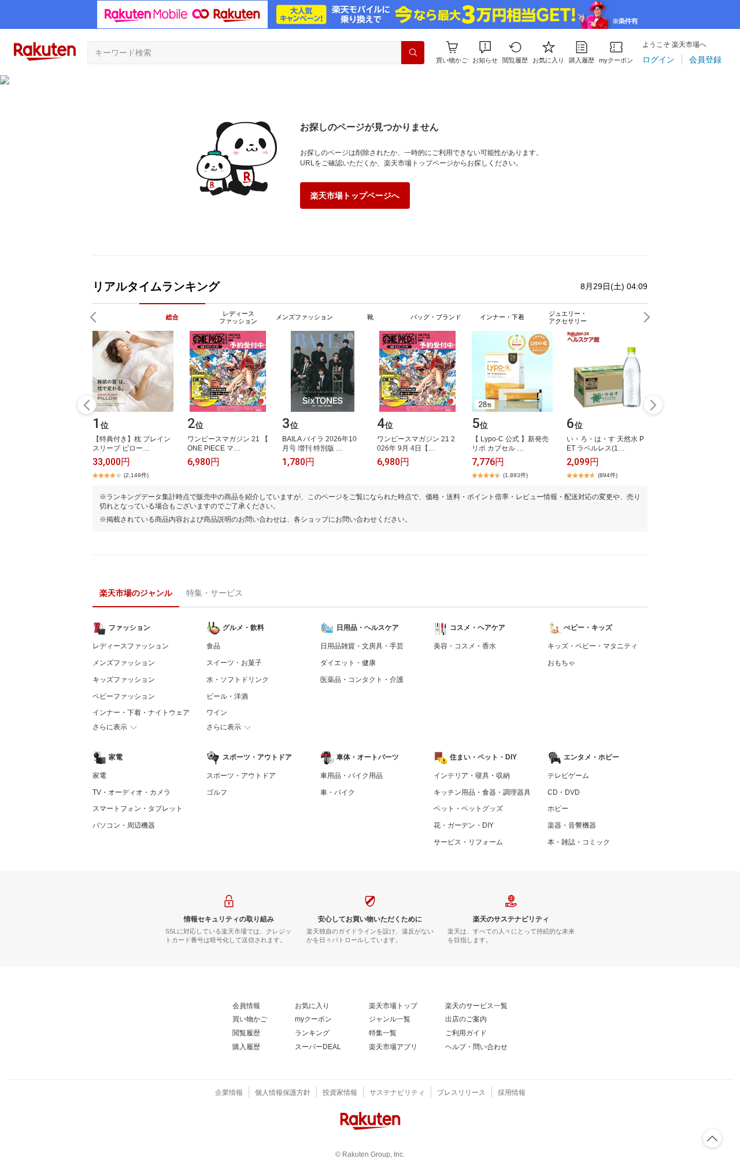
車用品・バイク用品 (351, 776)
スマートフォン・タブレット (137, 809)
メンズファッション (123, 663)
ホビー (557, 809)
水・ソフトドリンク (237, 680)
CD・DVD (563, 792)
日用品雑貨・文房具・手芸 (362, 646)
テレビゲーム (568, 776)
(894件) (607, 475)
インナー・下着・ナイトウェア (141, 713)
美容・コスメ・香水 (465, 646)
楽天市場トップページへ (354, 195)
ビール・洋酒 (227, 696)
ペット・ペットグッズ (468, 809)
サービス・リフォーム (468, 842)
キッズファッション (123, 680)
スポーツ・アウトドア (241, 776)
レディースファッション (130, 646)
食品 (213, 646)
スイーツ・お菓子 (234, 663)
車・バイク (337, 792)
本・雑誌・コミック (578, 842)
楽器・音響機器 (571, 825)
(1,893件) (515, 475)
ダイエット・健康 (348, 663)
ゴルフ (216, 792)
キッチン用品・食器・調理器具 (482, 792)
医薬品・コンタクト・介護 (362, 680)
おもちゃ (561, 663)
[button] (485, 52)
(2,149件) (136, 475)
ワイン (216, 713)
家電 (99, 776)
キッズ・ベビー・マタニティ (592, 646)
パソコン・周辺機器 (123, 825)
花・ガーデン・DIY (464, 825)
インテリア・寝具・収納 (472, 776)
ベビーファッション (123, 696)
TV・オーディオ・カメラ (131, 792)
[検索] (412, 52)
